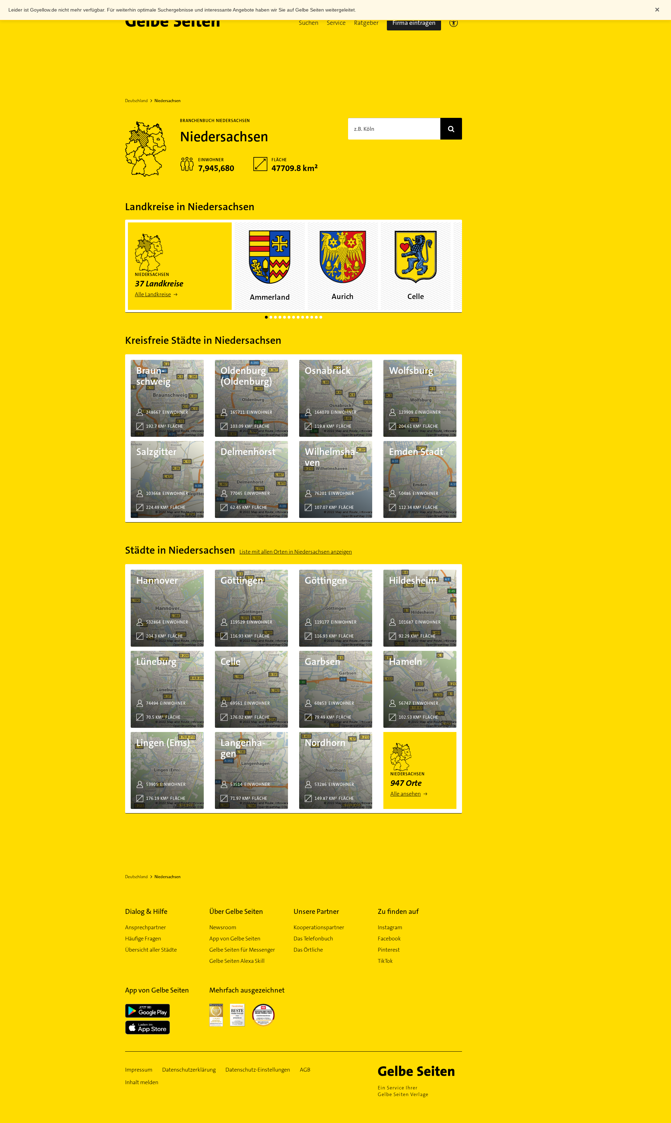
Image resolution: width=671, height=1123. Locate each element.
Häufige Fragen (143, 938)
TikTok (385, 961)
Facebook (389, 938)
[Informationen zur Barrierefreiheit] (453, 22)
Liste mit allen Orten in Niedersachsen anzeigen (295, 551)
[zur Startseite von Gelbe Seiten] (420, 1071)
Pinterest (389, 949)
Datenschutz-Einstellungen (257, 1069)
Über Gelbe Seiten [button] (236, 911)
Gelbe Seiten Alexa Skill (237, 961)
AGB (305, 1069)
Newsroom (222, 927)
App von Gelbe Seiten (234, 938)
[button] (309, 22)
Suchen (308, 23)
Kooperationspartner (319, 927)
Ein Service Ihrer (403, 1091)
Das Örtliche (308, 949)
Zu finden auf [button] (398, 911)
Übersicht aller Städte (151, 949)
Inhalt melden (141, 1082)
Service (336, 23)
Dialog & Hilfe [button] (146, 911)
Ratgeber (366, 23)
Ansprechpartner (145, 927)
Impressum (138, 1069)
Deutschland (136, 101)
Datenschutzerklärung (189, 1069)
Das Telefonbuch (313, 938)
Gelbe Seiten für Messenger (242, 949)
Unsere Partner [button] (316, 911)
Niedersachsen (167, 101)
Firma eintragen (413, 23)
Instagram (390, 927)
